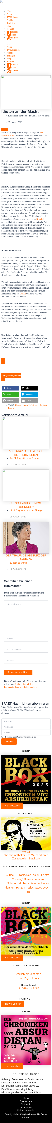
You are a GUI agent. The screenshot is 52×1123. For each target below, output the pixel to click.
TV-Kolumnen (13, 17)
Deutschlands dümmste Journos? (19, 1082)
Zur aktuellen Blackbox (26, 858)
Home (26, 1098)
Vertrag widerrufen (26, 1110)
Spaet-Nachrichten (30, 405)
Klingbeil (40, 219)
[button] (10, 388)
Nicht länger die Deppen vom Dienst (21, 1092)
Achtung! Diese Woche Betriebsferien (22, 1079)
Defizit (23, 293)
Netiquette (26, 1104)
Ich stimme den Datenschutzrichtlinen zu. (20, 737)
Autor (9, 14)
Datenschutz (26, 1101)
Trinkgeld (11, 23)
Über (9, 11)
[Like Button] (4, 129)
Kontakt (10, 29)
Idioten (18, 405)
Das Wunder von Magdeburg (17, 1089)
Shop (9, 26)
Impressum (26, 1107)
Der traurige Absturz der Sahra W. (20, 1085)
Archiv (10, 20)
